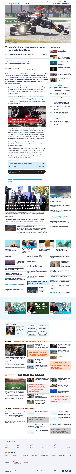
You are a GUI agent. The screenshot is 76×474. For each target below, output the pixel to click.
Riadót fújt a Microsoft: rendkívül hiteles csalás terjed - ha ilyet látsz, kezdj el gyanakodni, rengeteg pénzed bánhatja (37, 388)
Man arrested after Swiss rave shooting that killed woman (36, 419)
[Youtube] (70, 471)
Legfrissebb (56, 444)
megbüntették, (32, 101)
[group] (15, 166)
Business (16, 408)
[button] (9, 166)
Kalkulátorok (39, 374)
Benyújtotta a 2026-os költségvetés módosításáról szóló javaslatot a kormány (25, 221)
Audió (55, 445)
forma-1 (15, 179)
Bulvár (43, 444)
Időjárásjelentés (34, 455)
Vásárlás (25, 374)
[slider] (27, 166)
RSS (58, 470)
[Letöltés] (42, 163)
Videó (55, 447)
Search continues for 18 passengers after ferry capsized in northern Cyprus (60, 431)
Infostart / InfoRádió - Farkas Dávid (13, 54)
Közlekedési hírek (25, 455)
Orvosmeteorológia (44, 455)
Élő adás (32, 325)
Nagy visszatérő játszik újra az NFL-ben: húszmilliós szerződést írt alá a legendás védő (14, 392)
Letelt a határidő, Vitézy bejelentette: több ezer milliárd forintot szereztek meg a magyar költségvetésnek (60, 365)
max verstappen (38, 179)
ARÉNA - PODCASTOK (65, 3)
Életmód (31, 447)
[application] (26, 166)
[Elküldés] (48, 54)
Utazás (32, 374)
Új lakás (42, 341)
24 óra (23, 3)
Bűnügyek (44, 445)
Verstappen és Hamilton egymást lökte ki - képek (18, 63)
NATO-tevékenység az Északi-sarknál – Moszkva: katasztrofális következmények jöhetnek (37, 271)
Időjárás (68, 447)
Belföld (6, 444)
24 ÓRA (60, 85)
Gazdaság (6, 447)
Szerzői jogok (54, 470)
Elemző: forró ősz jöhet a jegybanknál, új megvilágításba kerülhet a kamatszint (11, 249)
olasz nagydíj (30, 179)
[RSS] (63, 471)
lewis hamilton (22, 179)
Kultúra (18, 445)
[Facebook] (66, 471)
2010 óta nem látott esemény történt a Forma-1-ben (18, 61)
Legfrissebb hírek (15, 455)
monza (9, 181)
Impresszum (28, 470)
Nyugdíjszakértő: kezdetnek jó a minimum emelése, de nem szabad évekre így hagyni (65, 264)
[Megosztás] (43, 163)
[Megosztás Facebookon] (44, 54)
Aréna (70, 455)
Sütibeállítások (8, 471)
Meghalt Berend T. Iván (55, 201)
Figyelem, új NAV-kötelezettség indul (59, 226)
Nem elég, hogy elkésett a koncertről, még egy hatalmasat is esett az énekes (15, 279)
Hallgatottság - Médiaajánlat (19, 470)
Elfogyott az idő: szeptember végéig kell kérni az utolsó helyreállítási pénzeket (25, 219)
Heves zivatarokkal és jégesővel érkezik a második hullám (59, 198)
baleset (10, 179)
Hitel (20, 374)
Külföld (6, 445)
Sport (14, 175)
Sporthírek (54, 455)
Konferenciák (34, 341)
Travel (27, 408)
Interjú (31, 445)
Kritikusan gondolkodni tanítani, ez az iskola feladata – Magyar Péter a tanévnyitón (28, 250)
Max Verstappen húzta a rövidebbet (20, 132)
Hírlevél (68, 445)
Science (33, 408)
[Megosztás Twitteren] (46, 54)
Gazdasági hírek (62, 455)
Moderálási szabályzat (46, 470)
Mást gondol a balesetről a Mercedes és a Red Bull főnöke (19, 70)
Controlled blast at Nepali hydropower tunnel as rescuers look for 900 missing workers (14, 417)
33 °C (70, 1)
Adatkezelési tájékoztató (36, 470)
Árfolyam (26, 341)
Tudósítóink (32, 444)
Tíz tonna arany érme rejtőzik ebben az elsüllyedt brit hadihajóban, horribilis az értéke (62, 249)
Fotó (67, 444)
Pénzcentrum (18, 341)
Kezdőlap (10, 175)
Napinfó (43, 447)
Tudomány (19, 444)
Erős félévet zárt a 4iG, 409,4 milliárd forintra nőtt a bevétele (60, 287)
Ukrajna (27, 3)
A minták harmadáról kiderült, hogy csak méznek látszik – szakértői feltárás (46, 249)
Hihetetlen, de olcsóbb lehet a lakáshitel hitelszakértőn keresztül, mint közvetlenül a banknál (60, 256)
